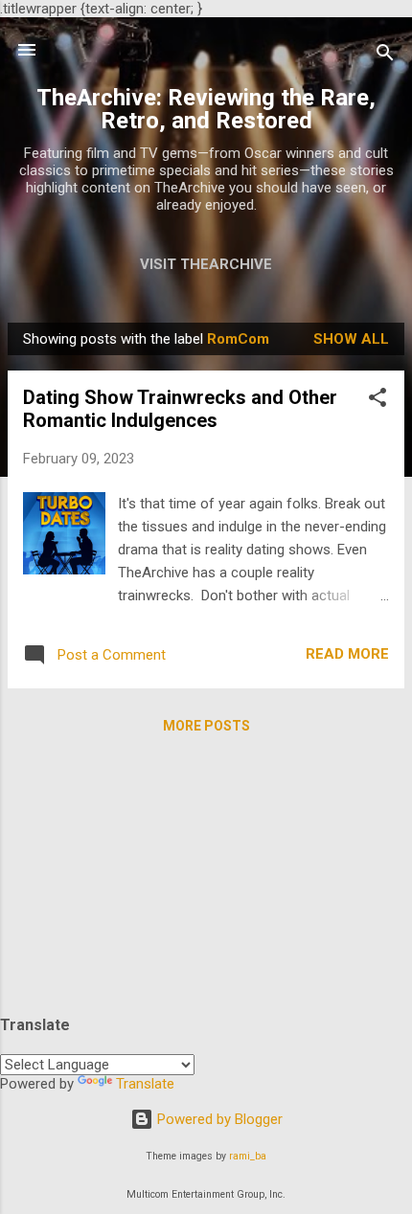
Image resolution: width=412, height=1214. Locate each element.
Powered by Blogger (218, 1119)
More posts (206, 725)
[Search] (385, 56)
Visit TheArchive (206, 264)
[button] (377, 401)
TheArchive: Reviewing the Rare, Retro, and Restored (206, 109)
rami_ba (247, 1156)
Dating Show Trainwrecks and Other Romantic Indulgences (180, 409)
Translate (145, 1083)
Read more (347, 654)
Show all (351, 339)
